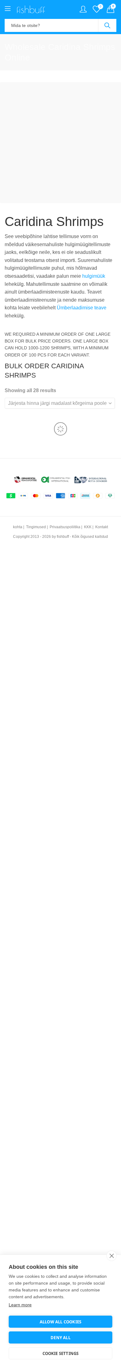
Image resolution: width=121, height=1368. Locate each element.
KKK (88, 527)
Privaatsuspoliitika (65, 527)
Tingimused (36, 527)
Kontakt (101, 527)
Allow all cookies (60, 1322)
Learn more (20, 1304)
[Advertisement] (60, 142)
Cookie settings (61, 1353)
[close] (111, 1256)
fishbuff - (64, 536)
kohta (17, 527)
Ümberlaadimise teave (81, 307)
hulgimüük (93, 276)
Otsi (107, 25)
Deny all (60, 1337)
